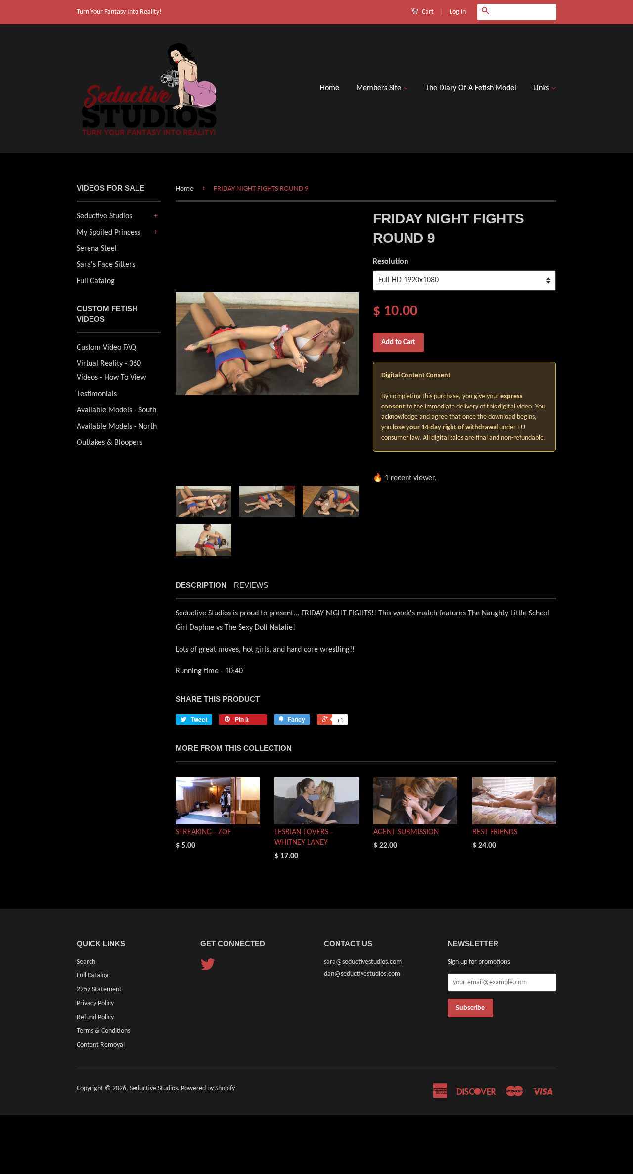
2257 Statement (99, 989)
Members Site (379, 88)
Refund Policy (95, 1017)
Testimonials (97, 394)
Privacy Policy (95, 1003)
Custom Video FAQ (106, 348)
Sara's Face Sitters (106, 265)
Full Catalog (96, 281)
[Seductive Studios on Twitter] (207, 968)
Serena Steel (97, 249)
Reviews (251, 585)
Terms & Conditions (103, 1031)
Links (542, 88)
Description (201, 585)
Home (329, 88)
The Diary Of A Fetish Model (470, 88)
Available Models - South (116, 410)
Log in (458, 12)
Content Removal (101, 1045)
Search (86, 962)
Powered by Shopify (208, 1088)
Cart (427, 12)
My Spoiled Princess (108, 233)
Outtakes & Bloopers (109, 443)
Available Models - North (117, 427)
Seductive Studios (104, 216)
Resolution (390, 262)
